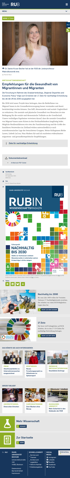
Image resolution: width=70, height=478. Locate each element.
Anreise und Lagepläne (34, 461)
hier (59, 275)
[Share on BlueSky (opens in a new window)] (18, 284)
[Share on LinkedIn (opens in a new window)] (13, 284)
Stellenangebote (36, 467)
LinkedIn (52, 460)
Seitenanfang (64, 452)
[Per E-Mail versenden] (23, 284)
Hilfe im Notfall (35, 464)
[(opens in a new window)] (33, 4)
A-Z (68, 25)
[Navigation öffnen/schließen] (67, 4)
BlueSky (51, 462)
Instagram (52, 457)
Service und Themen (34, 456)
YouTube (52, 467)
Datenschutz (16, 468)
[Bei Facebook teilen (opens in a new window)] (7, 284)
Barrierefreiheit (17, 471)
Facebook (52, 464)
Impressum (16, 473)
